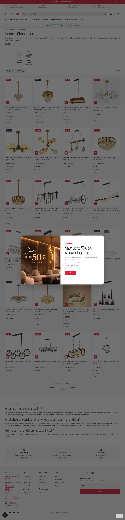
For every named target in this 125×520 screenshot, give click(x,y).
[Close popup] (101, 238)
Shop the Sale (70, 273)
